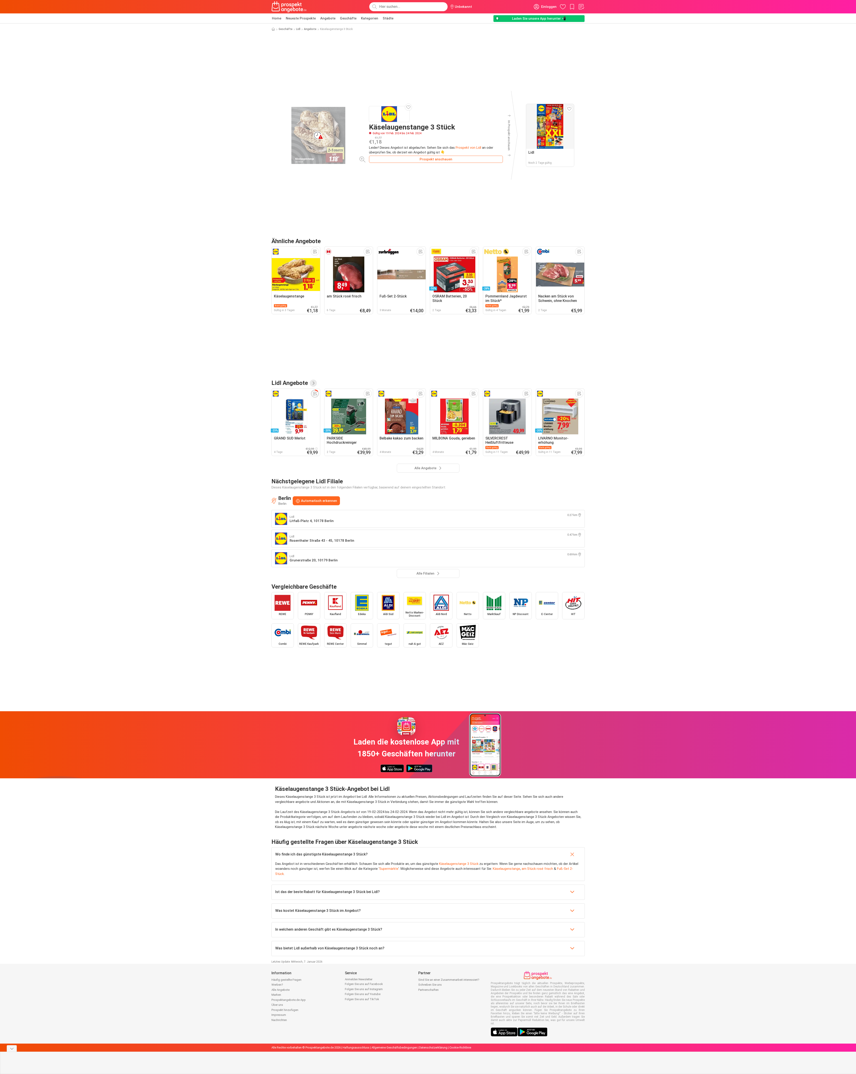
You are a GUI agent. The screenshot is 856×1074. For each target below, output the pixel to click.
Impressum (278, 1015)
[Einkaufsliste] (581, 6)
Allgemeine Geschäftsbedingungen (394, 1047)
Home (276, 18)
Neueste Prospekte (301, 18)
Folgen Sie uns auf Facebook (364, 984)
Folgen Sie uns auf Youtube (362, 994)
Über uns (277, 1004)
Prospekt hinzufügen (284, 1010)
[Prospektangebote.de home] (289, 6)
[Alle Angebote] (313, 383)
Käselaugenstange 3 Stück (458, 864)
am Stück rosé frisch (537, 869)
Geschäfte (348, 18)
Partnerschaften (428, 989)
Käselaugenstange (506, 869)
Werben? (277, 984)
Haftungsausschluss (356, 1047)
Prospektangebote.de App (288, 1000)
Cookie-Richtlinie (460, 1047)
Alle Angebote (280, 989)
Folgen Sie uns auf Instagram (364, 989)
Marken (276, 994)
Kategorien (369, 18)
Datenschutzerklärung (433, 1047)
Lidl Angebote (289, 383)
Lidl (298, 29)
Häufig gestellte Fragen (286, 979)
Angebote (327, 18)
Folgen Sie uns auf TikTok (362, 999)
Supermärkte (388, 869)
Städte (388, 18)
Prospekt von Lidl (468, 148)
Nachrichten (279, 1020)
